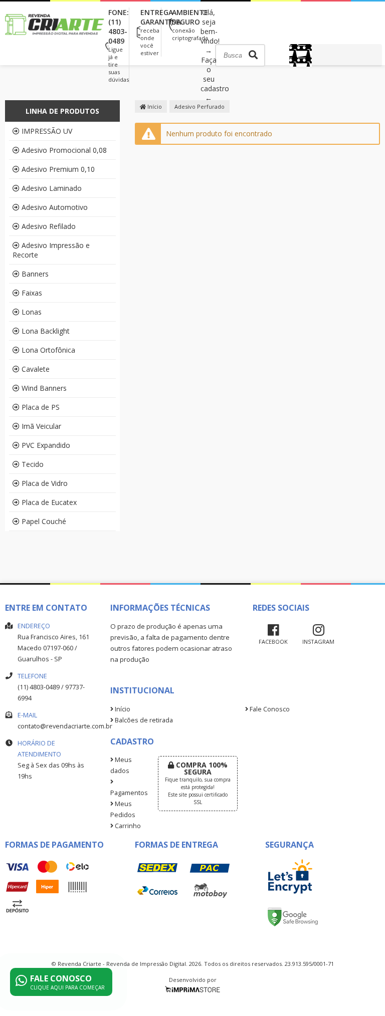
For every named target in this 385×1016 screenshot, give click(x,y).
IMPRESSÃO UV (47, 131)
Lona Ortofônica (48, 350)
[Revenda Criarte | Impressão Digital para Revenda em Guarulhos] (55, 44)
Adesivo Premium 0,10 (58, 169)
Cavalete (36, 369)
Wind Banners (44, 388)
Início (154, 106)
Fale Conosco (269, 709)
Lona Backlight (46, 331)
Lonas (32, 312)
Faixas (32, 293)
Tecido (33, 464)
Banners (35, 274)
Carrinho (127, 826)
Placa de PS (41, 407)
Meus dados (121, 765)
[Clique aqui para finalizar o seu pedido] (335, 55)
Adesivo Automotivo (55, 207)
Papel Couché (44, 521)
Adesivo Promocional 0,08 (64, 150)
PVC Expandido (46, 445)
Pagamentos (126, 793)
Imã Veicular (41, 426)
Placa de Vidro (45, 483)
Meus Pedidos (122, 809)
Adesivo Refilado (49, 226)
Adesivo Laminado (52, 188)
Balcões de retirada (143, 720)
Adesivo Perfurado (199, 106)
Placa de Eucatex (49, 502)
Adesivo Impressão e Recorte (51, 250)
